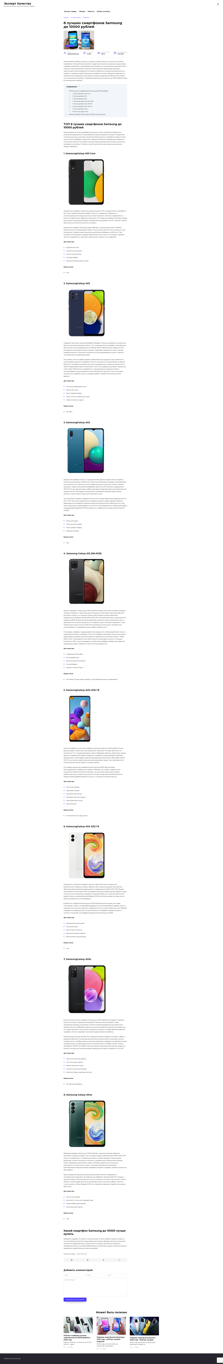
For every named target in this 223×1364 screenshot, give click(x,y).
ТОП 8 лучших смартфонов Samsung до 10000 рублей (88, 91)
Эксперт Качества (17, 3)
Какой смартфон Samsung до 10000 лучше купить (87, 114)
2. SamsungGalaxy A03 (79, 96)
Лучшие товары (70, 11)
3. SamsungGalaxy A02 (79, 99)
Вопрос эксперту (103, 11)
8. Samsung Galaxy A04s (80, 111)
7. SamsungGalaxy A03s (80, 109)
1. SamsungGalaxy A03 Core (81, 93)
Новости (91, 11)
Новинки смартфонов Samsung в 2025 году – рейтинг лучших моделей (110, 1339)
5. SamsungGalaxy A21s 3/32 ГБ (82, 104)
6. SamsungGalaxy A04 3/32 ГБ (82, 106)
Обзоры (82, 11)
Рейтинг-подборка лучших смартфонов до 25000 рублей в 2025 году (77, 1338)
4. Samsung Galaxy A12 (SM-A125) (83, 101)
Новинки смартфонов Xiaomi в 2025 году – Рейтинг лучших (142, 1339)
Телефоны (69, 45)
